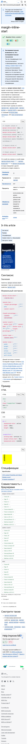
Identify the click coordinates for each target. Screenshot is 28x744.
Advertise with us (6, 697)
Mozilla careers (5, 694)
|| (7, 326)
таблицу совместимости (12, 65)
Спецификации (6, 235)
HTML (3, 390)
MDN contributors (17, 652)
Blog (2, 692)
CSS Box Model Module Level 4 (12, 366)
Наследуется (6, 184)
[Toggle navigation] (25, 2)
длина (15, 217)
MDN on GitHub (5, 722)
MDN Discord (5, 719)
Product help (4, 703)
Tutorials (3, 738)
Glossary (3, 741)
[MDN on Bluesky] (5, 681)
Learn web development (8, 732)
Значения (5, 279)
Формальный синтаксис (12, 291)
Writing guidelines (6, 716)
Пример (4, 233)
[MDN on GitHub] (2, 681)
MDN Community (6, 711)
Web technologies (6, 730)
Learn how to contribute (9, 645)
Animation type (5, 217)
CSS (23, 88)
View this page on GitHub (10, 654)
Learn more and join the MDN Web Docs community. (14, 13)
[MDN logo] (4, 674)
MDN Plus (4, 700)
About (3, 689)
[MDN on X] (8, 681)
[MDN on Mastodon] (11, 681)
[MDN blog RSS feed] (13, 681)
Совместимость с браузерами (11, 238)
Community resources (7, 713)
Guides (3, 735)
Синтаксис (5, 230)
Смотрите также (7, 240)
